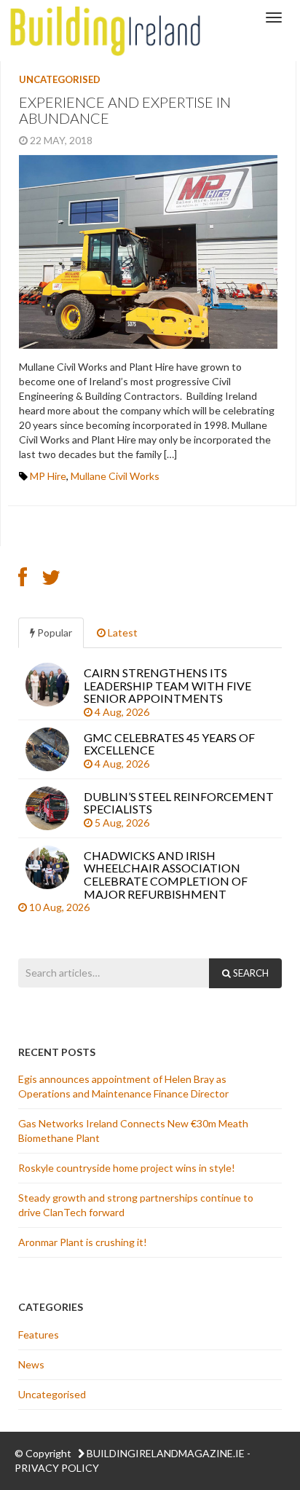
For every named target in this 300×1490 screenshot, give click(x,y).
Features (38, 1334)
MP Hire (48, 476)
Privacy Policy (57, 1468)
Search (250, 973)
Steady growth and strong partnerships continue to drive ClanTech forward (135, 1204)
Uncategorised (59, 79)
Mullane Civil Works (115, 476)
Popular (53, 632)
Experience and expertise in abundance (125, 110)
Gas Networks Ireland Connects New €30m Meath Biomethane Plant (133, 1130)
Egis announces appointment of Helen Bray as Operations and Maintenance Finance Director (123, 1086)
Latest (122, 632)
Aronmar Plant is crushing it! (83, 1242)
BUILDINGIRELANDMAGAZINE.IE (166, 1453)
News (31, 1364)
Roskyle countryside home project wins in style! (127, 1168)
